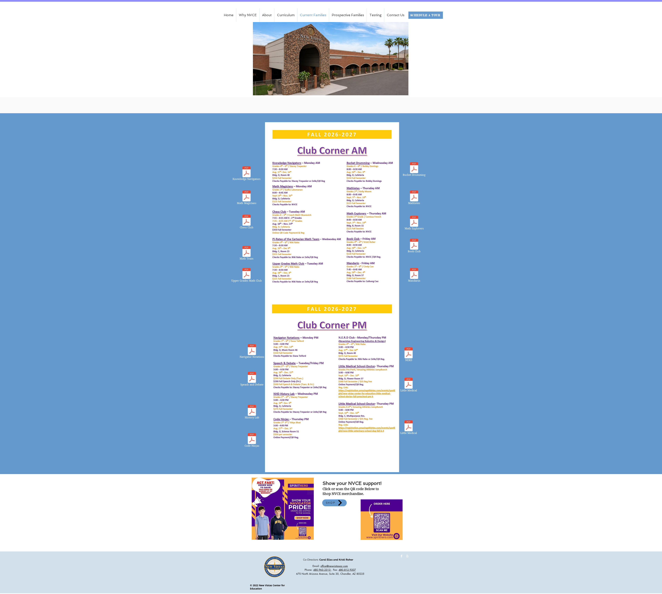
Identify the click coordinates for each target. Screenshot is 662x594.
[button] (285, 15)
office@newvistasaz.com (334, 566)
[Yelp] (407, 556)
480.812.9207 (347, 569)
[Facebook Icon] (401, 556)
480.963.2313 (322, 569)
